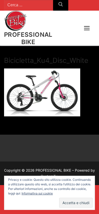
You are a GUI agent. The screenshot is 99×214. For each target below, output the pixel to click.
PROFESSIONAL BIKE (28, 38)
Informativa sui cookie (37, 193)
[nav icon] (87, 28)
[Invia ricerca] (60, 5)
